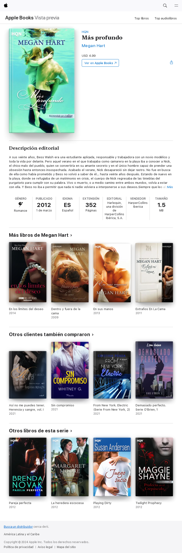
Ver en (98, 63)
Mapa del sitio (66, 547)
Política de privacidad (18, 547)
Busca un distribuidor (18, 526)
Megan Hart (93, 45)
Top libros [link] (141, 18)
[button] (165, 5)
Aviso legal (45, 547)
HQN (85, 32)
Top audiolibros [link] (166, 18)
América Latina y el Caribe (22, 534)
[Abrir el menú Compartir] (171, 63)
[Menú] (176, 5)
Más (170, 187)
